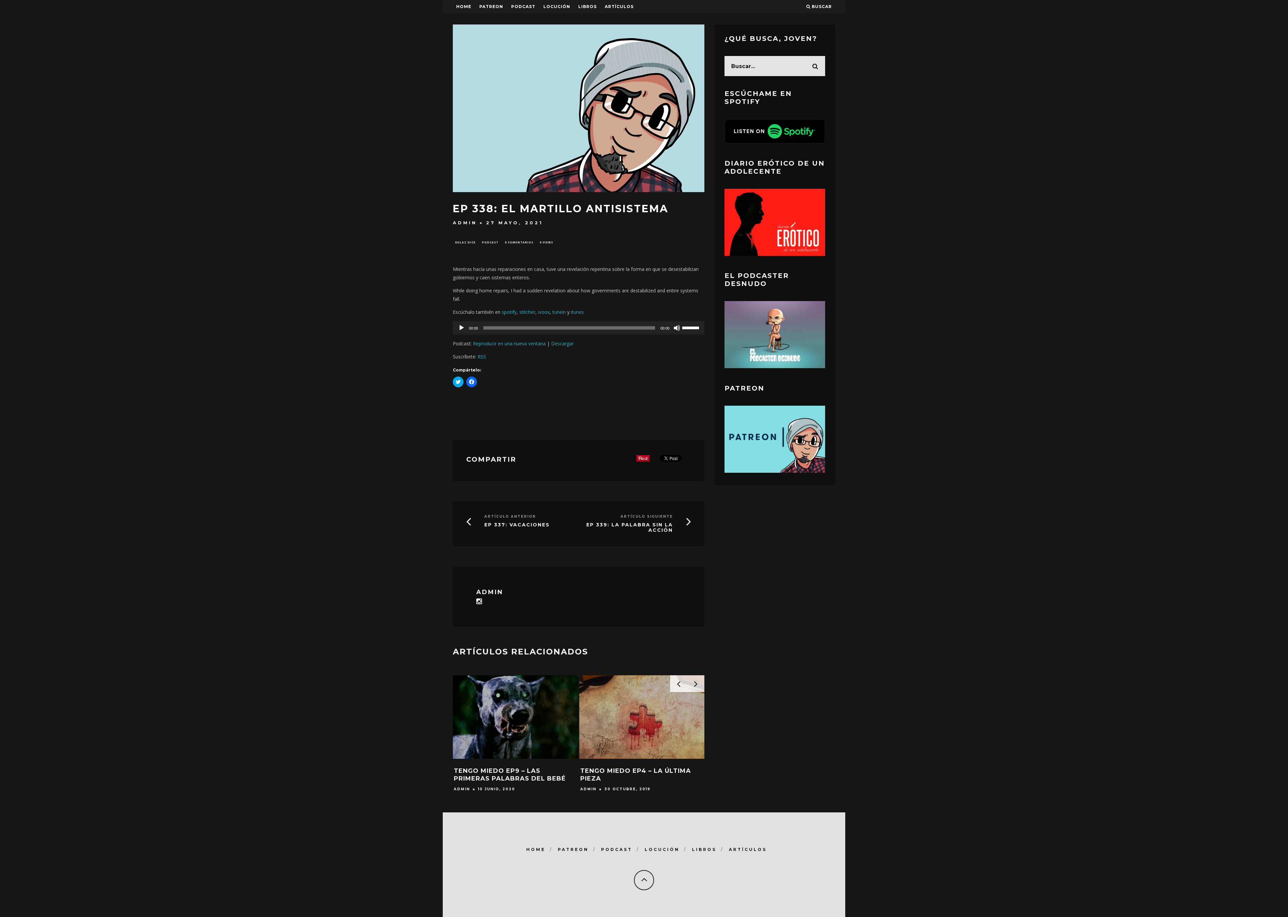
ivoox (544, 312)
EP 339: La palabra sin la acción (629, 527)
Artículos (619, 6)
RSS (482, 356)
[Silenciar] (677, 328)
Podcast (490, 242)
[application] (578, 328)
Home (463, 6)
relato (495, 411)
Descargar (562, 343)
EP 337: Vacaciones (517, 525)
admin (465, 222)
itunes (577, 312)
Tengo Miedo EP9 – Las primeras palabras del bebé (510, 774)
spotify (509, 312)
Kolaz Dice (465, 242)
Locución (556, 6)
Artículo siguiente (647, 516)
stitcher (527, 312)
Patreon (491, 6)
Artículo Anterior (510, 516)
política (467, 411)
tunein (559, 312)
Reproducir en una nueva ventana (509, 343)
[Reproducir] (461, 328)
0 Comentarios (519, 242)
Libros (587, 6)
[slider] (691, 327)
